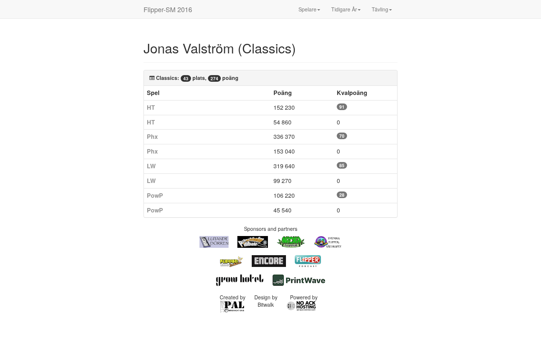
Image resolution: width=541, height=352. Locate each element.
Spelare (307, 9)
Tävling (380, 9)
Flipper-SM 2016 (168, 9)
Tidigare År (344, 9)
